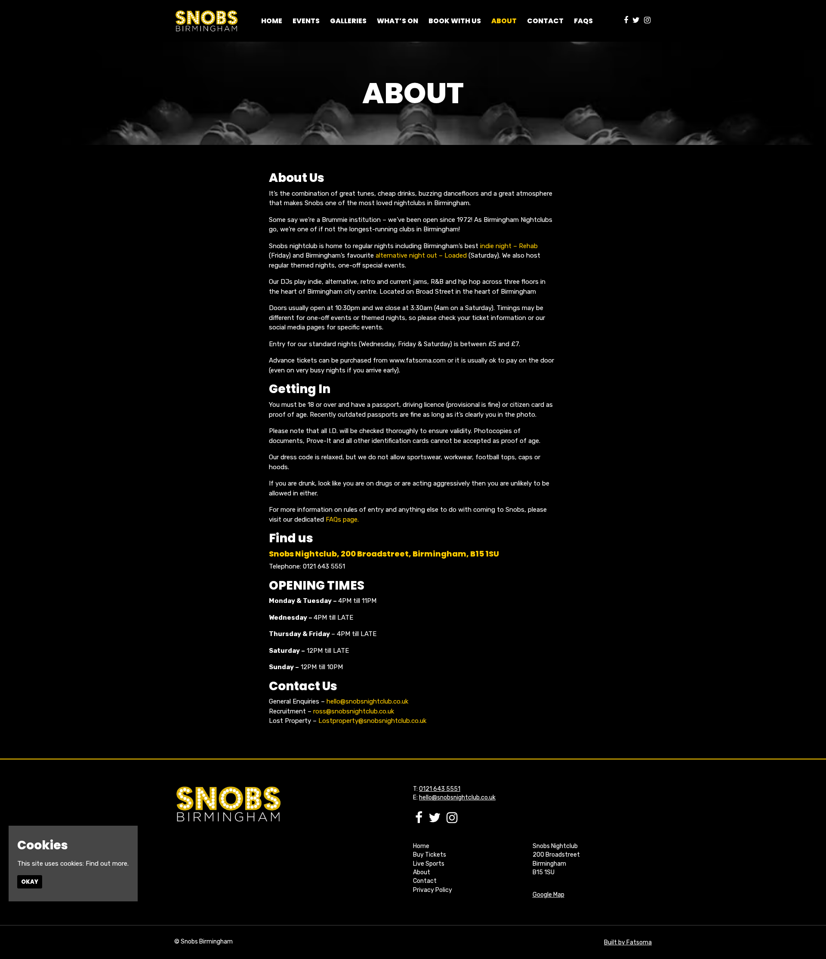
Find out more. (107, 863)
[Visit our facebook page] (626, 21)
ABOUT (504, 21)
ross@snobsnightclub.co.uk (353, 711)
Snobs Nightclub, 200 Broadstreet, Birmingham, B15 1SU (384, 553)
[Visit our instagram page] (647, 21)
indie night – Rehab (509, 246)
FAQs (583, 21)
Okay (29, 882)
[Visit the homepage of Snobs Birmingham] (206, 21)
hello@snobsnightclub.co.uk (367, 701)
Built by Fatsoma (628, 942)
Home (271, 21)
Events (306, 21)
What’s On (397, 21)
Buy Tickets (429, 854)
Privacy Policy (432, 890)
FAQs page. (342, 519)
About (421, 872)
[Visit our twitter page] (636, 21)
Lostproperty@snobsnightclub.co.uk (372, 721)
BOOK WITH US (454, 21)
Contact (545, 21)
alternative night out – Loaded (421, 255)
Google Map (548, 894)
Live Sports (428, 863)
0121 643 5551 (439, 789)
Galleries (348, 21)
